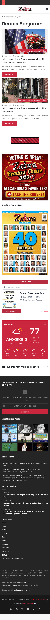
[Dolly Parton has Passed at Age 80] (25, 447)
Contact (5, 544)
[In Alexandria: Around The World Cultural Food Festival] (40, 437)
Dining (4, 537)
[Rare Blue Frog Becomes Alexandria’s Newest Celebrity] (9, 447)
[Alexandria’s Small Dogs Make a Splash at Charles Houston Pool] (9, 428)
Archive (4, 530)
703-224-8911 (22, 583)
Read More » (9, 74)
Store (4, 540)
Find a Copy (25, 140)
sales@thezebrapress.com (11, 585)
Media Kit (5, 551)
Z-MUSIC (5, 555)
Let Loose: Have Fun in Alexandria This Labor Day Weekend (24, 61)
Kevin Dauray (7, 56)
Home (5, 17)
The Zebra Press (41, 599)
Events (4, 533)
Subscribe (5, 548)
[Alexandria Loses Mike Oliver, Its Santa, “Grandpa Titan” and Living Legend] (40, 428)
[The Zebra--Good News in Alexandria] (25, 9)
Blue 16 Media (28, 603)
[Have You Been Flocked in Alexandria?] (25, 437)
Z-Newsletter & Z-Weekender (12, 559)
